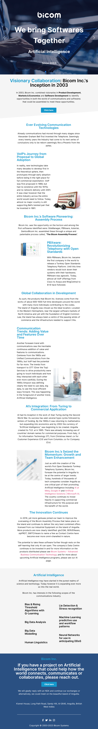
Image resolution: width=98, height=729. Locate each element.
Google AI (55, 490)
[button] (4, 38)
